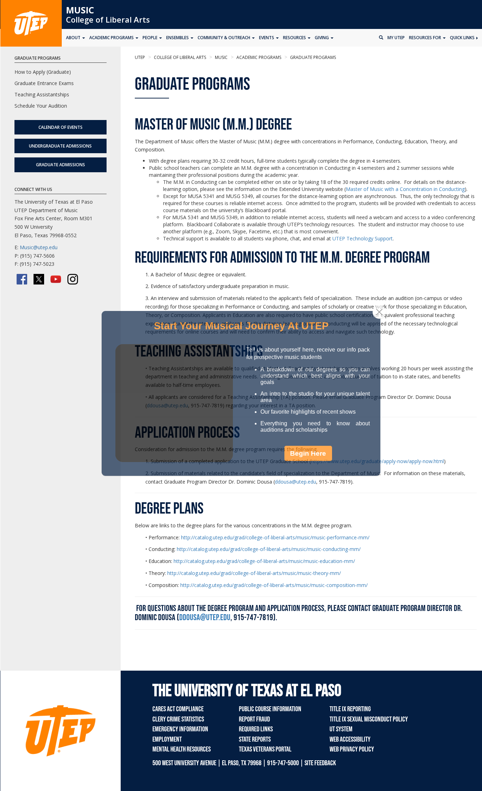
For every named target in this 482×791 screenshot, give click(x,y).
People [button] (150, 38)
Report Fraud (254, 719)
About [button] (74, 38)
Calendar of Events (60, 127)
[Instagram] (72, 279)
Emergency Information (180, 729)
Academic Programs (258, 57)
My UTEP (396, 38)
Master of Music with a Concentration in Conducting (405, 189)
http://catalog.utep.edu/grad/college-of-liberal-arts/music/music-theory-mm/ (254, 573)
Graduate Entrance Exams (44, 83)
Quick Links (463, 38)
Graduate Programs (312, 57)
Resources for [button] (425, 38)
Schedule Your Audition (40, 105)
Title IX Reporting (350, 709)
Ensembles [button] (178, 38)
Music (80, 10)
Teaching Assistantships (41, 94)
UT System (341, 729)
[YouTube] (55, 279)
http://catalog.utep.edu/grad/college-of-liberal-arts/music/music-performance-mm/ (275, 537)
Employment (167, 739)
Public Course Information (270, 709)
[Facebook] (21, 279)
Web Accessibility (350, 739)
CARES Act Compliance (178, 709)
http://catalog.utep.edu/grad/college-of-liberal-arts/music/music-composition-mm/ (274, 585)
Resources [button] (295, 38)
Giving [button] (322, 38)
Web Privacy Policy (352, 749)
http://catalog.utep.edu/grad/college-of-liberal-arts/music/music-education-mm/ (264, 561)
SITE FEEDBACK (320, 763)
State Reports (255, 739)
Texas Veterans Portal (265, 749)
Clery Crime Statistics (178, 719)
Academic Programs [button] (112, 38)
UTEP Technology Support (362, 238)
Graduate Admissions (60, 165)
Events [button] (267, 38)
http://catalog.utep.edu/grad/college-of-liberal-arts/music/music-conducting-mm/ (269, 549)
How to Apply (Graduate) (42, 71)
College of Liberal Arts (108, 19)
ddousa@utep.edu (204, 617)
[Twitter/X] (38, 279)
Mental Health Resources (181, 749)
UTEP (140, 57)
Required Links (256, 729)
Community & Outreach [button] (224, 38)
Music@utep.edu (39, 247)
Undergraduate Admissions (60, 146)
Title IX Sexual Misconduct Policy (369, 719)
